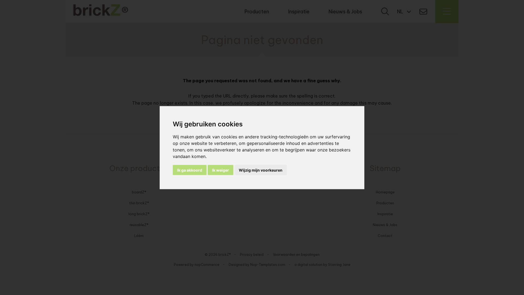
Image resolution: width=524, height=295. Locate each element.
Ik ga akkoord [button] (189, 170)
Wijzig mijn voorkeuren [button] (260, 170)
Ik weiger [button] (220, 170)
